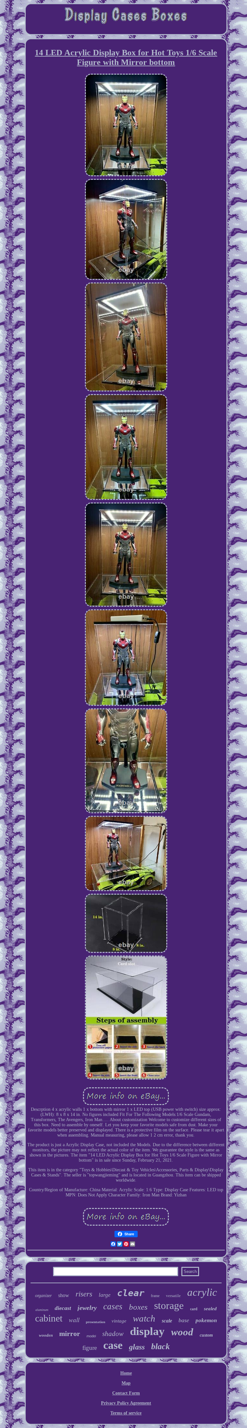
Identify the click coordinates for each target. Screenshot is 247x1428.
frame (155, 1296)
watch (144, 1318)
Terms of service (126, 1413)
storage (169, 1305)
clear (130, 1293)
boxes (138, 1307)
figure (89, 1347)
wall (74, 1320)
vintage (119, 1320)
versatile (173, 1295)
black (160, 1346)
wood (182, 1332)
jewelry (87, 1307)
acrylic (202, 1292)
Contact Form (126, 1393)
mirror (69, 1334)
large (105, 1295)
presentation (95, 1322)
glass (137, 1347)
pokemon (206, 1320)
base (183, 1320)
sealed (210, 1308)
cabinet (48, 1318)
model (91, 1336)
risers (84, 1294)
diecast (63, 1308)
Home (126, 1373)
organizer (43, 1295)
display (147, 1331)
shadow (113, 1334)
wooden (46, 1335)
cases (113, 1306)
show (63, 1295)
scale (167, 1320)
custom (206, 1335)
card (193, 1309)
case (113, 1345)
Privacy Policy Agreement (126, 1403)
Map (126, 1383)
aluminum (41, 1310)
